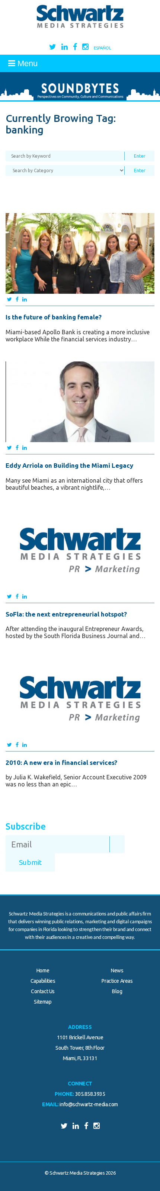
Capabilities (43, 981)
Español (102, 48)
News (117, 970)
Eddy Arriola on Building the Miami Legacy (69, 465)
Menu (26, 63)
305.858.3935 (90, 1094)
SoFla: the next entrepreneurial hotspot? (66, 614)
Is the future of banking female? (54, 317)
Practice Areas (117, 981)
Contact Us (43, 991)
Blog (117, 991)
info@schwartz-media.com (89, 1104)
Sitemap (42, 1002)
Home (42, 970)
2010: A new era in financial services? (61, 762)
